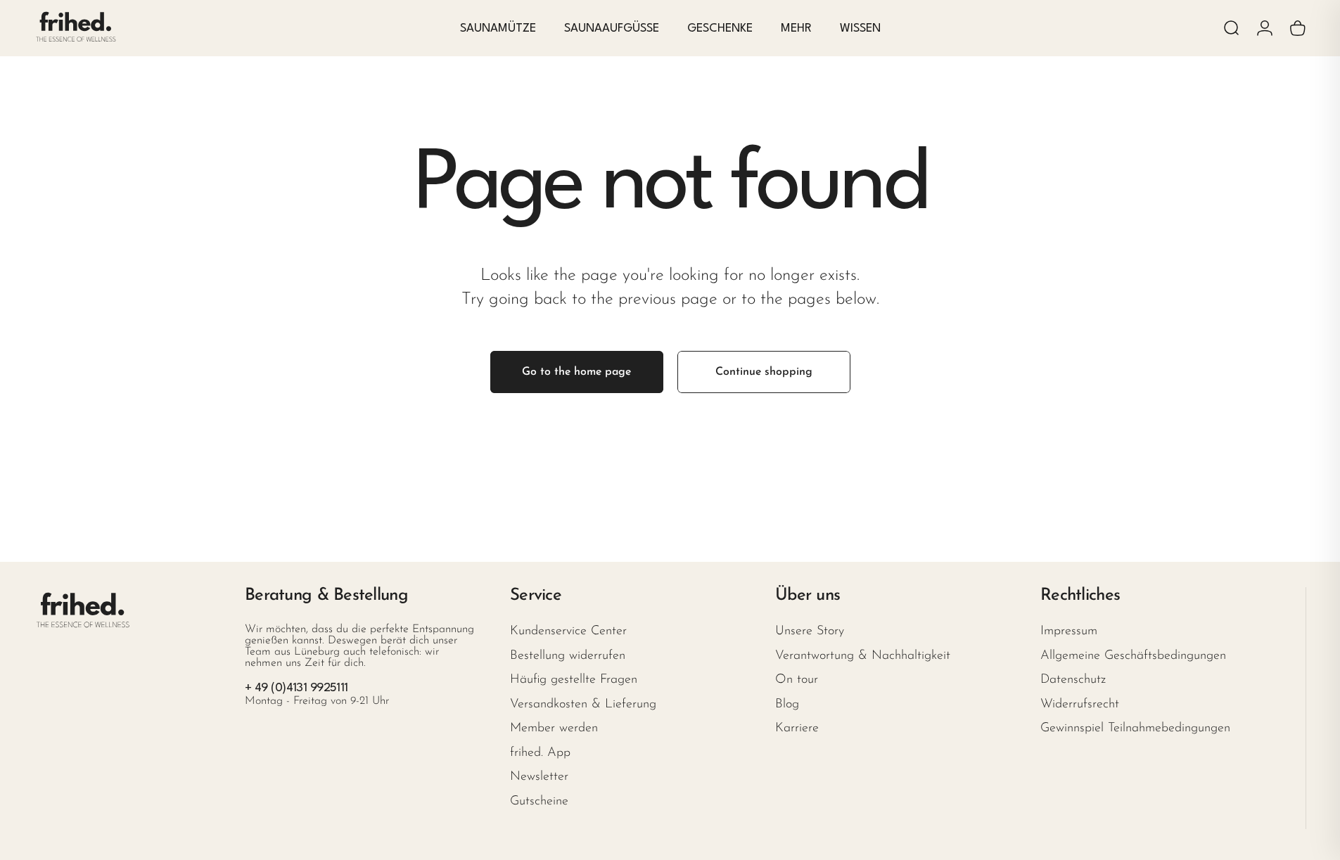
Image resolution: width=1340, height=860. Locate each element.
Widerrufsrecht (1079, 704)
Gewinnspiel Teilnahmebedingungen (1135, 728)
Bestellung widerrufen (567, 656)
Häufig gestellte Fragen (573, 680)
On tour (796, 680)
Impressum (1068, 631)
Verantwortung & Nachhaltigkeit (862, 656)
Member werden (554, 728)
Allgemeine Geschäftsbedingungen (1133, 656)
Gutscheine (539, 801)
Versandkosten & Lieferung (583, 704)
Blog (787, 704)
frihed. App (540, 753)
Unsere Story (809, 631)
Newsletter (539, 777)
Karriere (797, 728)
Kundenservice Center (568, 631)
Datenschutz (1073, 680)
